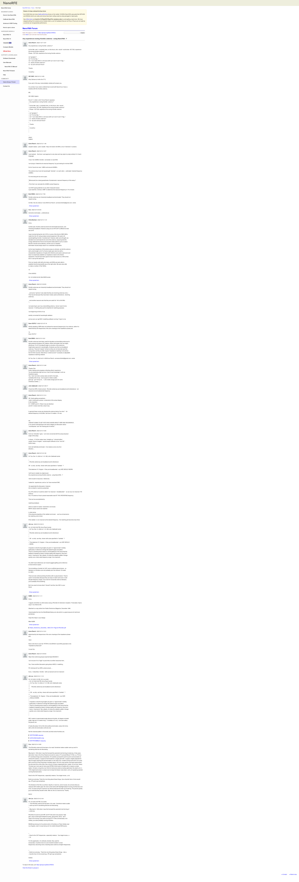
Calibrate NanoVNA (9, 19)
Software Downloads (9, 58)
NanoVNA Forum (30, 28)
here (27, 34)
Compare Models (8, 47)
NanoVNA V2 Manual (11, 66)
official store (29, 19)
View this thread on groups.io (31, 868)
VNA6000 (7, 43)
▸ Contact (284, 874)
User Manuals (7, 62)
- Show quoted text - (33, 206)
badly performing (42, 14)
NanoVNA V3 (7, 39)
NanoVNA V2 (7, 35)
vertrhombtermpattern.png (37, 738)
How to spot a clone (9, 27)
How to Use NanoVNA (9, 15)
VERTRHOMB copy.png (36, 735)
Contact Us (6, 86)
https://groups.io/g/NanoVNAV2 (47, 33)
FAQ (4, 75)
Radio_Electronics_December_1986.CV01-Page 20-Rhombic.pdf (48, 628)
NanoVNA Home (6, 8)
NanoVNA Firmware (9, 71)
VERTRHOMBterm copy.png (38, 741)
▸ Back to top (293, 874)
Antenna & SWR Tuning (10, 23)
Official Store (7, 51)
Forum (32, 8)
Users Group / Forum (9, 82)
